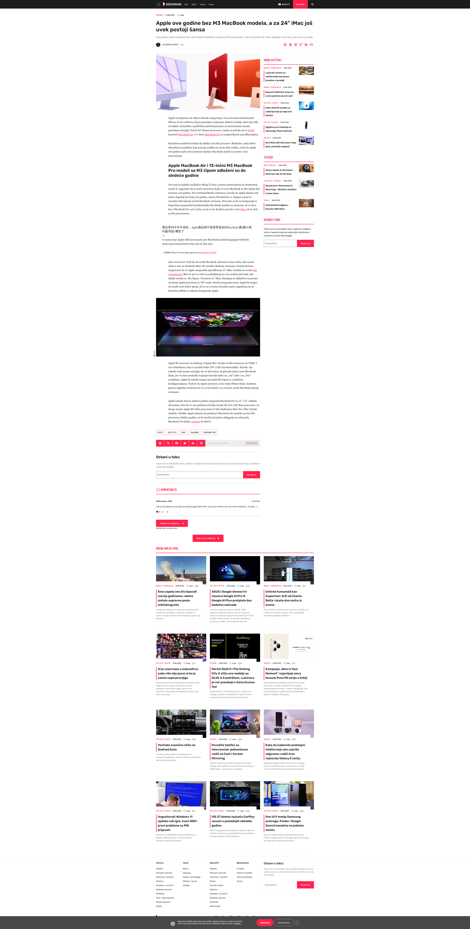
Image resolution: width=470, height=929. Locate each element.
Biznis (185, 869)
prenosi (195, 421)
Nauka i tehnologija (272, 68)
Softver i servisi (271, 103)
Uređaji (160, 15)
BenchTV (286, 4)
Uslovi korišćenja (244, 877)
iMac (243, 209)
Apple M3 (172, 432)
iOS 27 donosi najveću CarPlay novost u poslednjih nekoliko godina (233, 821)
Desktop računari (164, 889)
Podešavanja (284, 922)
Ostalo (267, 200)
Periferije (160, 894)
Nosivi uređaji (270, 165)
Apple (251, 130)
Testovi (203, 4)
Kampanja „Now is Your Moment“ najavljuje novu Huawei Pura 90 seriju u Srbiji (286, 673)
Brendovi (300, 4)
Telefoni (159, 869)
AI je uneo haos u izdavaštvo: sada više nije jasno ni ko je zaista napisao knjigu (178, 673)
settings (238, 924)
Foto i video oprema (165, 898)
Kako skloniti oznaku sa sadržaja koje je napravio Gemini (278, 111)
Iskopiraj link (251, 443)
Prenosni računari (164, 873)
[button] (158, 4)
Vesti (186, 4)
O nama (240, 869)
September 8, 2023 (207, 252)
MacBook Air (186, 134)
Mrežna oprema (163, 902)
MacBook (195, 432)
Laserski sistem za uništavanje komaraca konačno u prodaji (277, 76)
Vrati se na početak (206, 538)
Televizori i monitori (165, 877)
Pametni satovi (216, 885)
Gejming (213, 663)
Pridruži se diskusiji (170, 523)
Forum (211, 4)
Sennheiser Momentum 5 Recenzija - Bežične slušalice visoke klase (281, 189)
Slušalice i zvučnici (272, 181)
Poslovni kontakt (244, 873)
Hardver (159, 881)
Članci (194, 4)
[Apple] (208, 327)
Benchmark (215, 906)
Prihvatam (265, 922)
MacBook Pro (212, 134)
